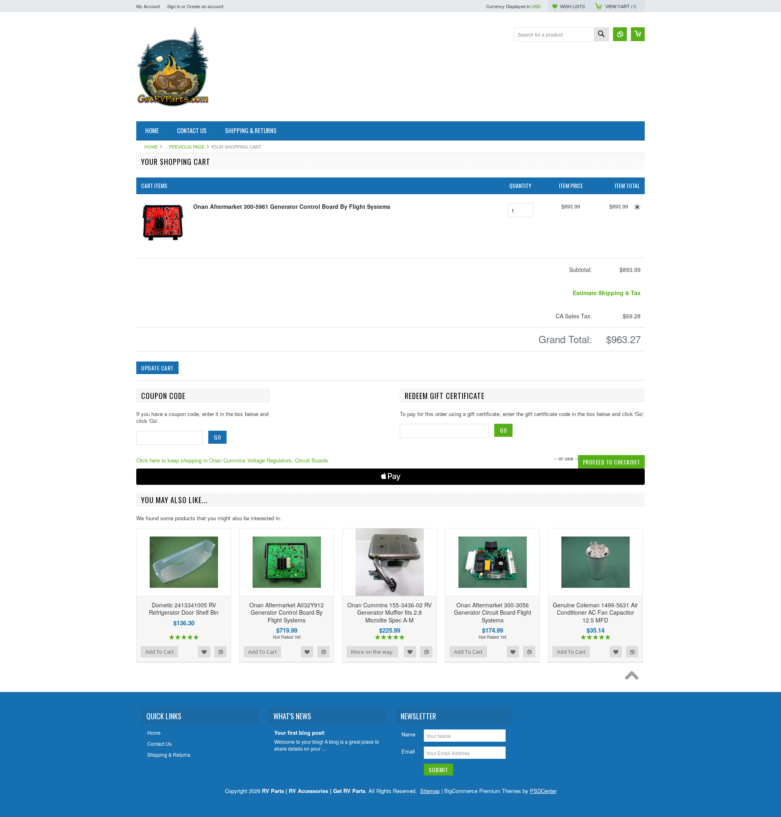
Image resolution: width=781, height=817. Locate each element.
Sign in (173, 6)
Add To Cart (159, 651)
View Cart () (621, 6)
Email (408, 751)
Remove (637, 207)
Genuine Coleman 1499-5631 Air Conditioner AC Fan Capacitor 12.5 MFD (595, 612)
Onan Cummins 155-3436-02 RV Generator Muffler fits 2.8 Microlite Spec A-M (389, 612)
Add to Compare (220, 651)
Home (151, 146)
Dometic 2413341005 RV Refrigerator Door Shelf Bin (183, 608)
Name (408, 734)
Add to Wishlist (204, 651)
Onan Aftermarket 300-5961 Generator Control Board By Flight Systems (291, 206)
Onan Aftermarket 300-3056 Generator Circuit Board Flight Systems (492, 612)
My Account (148, 6)
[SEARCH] (601, 35)
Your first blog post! (299, 732)
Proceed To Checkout (611, 462)
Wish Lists (572, 6)
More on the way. (372, 651)
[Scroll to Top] (634, 677)
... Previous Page (184, 146)
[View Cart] (638, 34)
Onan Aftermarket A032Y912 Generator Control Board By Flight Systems (286, 612)
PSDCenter (543, 791)
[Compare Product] (620, 34)
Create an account (205, 6)
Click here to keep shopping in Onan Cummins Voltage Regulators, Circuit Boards (232, 460)
